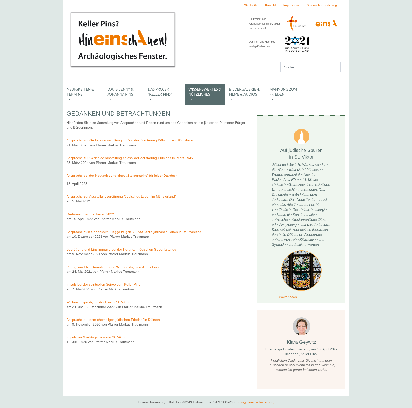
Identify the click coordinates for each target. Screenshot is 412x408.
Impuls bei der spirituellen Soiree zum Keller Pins (103, 284)
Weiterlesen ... (290, 297)
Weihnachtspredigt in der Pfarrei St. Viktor (98, 302)
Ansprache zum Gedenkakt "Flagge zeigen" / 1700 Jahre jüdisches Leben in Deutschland (134, 232)
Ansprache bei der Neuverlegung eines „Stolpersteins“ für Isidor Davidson (123, 175)
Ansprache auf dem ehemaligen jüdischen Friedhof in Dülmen (114, 320)
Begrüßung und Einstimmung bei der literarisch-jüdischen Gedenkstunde (121, 249)
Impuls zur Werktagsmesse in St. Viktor (96, 337)
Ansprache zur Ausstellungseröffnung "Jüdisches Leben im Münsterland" (121, 196)
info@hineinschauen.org (256, 402)
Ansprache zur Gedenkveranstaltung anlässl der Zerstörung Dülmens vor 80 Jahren (130, 140)
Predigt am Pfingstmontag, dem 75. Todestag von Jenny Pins (113, 267)
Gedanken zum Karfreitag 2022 (90, 214)
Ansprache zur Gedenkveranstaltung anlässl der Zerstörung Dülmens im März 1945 (130, 158)
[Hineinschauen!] (123, 39)
